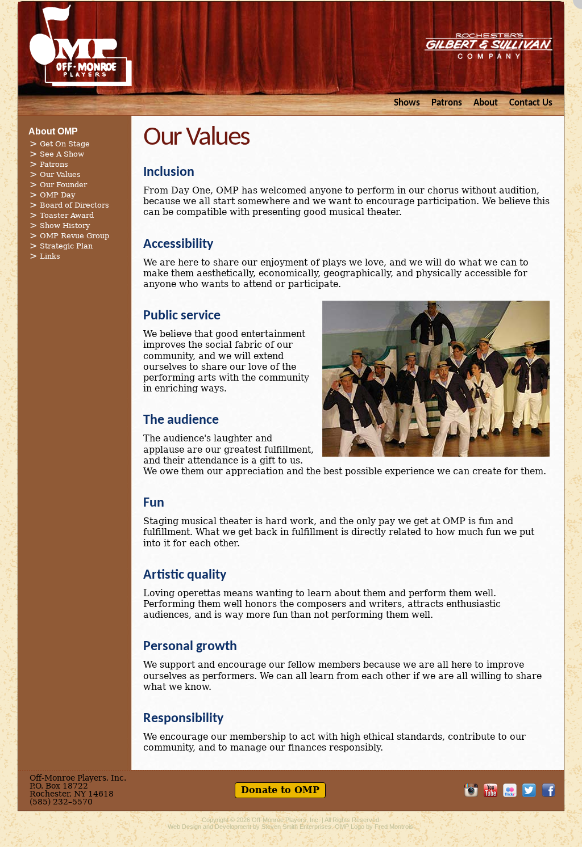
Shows (407, 103)
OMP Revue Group (74, 235)
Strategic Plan (66, 246)
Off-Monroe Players (81, 45)
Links (50, 256)
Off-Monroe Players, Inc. (286, 819)
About (485, 103)
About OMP (53, 131)
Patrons (446, 103)
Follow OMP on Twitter (529, 790)
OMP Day (57, 195)
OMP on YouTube (490, 790)
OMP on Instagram (471, 790)
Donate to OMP (280, 790)
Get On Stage (65, 144)
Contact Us (530, 103)
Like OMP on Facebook (548, 790)
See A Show (62, 154)
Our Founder (63, 184)
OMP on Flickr (510, 790)
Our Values (60, 174)
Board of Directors (74, 205)
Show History (65, 225)
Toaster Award (67, 215)
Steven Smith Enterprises (296, 826)
